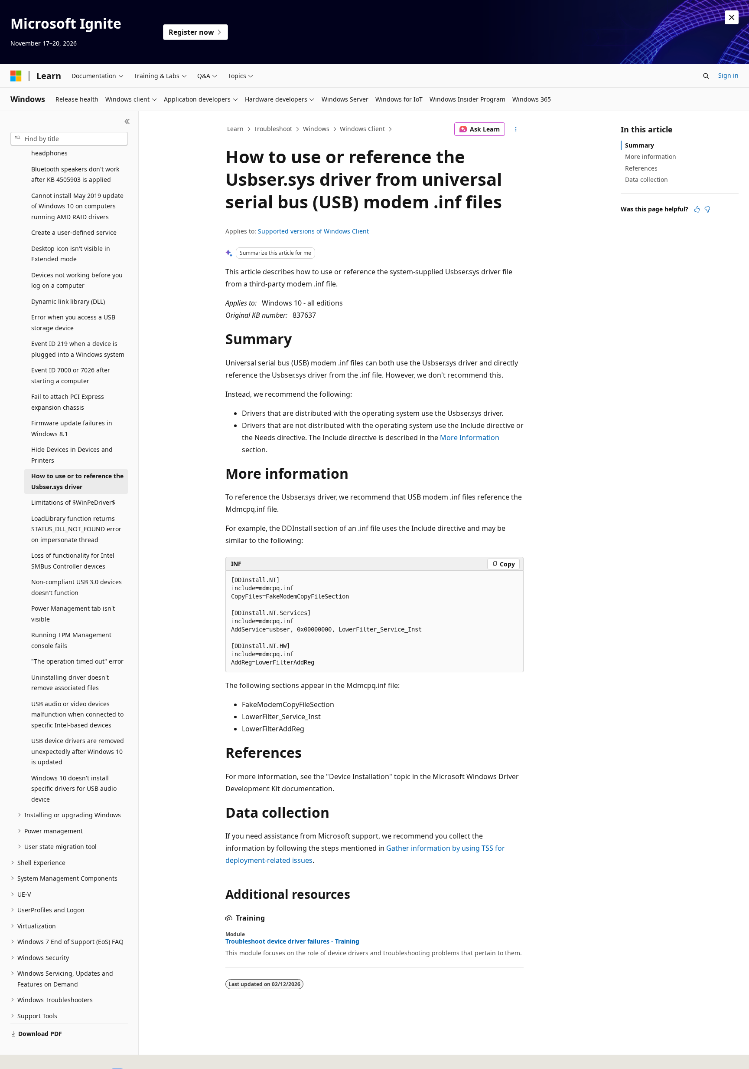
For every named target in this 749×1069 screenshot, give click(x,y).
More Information (469, 437)
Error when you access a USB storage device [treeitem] (73, 322)
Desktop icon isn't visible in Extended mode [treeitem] (70, 253)
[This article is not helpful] (707, 209)
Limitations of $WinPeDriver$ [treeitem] (73, 502)
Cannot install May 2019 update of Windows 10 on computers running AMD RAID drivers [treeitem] (77, 206)
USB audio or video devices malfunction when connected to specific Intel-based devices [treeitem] (77, 714)
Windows (316, 129)
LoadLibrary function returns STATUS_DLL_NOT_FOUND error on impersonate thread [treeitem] (76, 529)
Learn (235, 129)
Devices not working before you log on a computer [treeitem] (77, 280)
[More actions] (516, 129)
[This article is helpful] (697, 209)
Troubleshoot (273, 129)
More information (650, 156)
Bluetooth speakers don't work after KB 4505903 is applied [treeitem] (75, 174)
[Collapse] (127, 121)
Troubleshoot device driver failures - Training (292, 941)
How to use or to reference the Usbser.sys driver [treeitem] (77, 481)
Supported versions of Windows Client (313, 231)
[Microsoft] (16, 76)
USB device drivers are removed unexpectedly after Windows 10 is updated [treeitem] (77, 751)
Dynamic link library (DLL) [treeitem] (68, 301)
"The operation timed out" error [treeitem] (77, 661)
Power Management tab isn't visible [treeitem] (73, 613)
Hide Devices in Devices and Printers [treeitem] (72, 454)
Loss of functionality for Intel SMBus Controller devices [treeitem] (72, 560)
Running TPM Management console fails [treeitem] (71, 640)
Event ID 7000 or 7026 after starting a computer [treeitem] (70, 375)
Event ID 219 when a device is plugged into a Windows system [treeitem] (77, 349)
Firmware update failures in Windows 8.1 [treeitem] (71, 428)
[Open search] (706, 76)
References (641, 168)
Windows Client (362, 129)
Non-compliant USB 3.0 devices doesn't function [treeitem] (76, 587)
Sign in (728, 75)
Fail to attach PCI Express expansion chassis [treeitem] (67, 401)
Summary (639, 145)
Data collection (646, 179)
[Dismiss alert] (732, 17)
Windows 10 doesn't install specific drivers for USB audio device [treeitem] (74, 788)
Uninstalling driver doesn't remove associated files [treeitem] (70, 682)
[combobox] (69, 139)
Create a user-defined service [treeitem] (74, 232)
